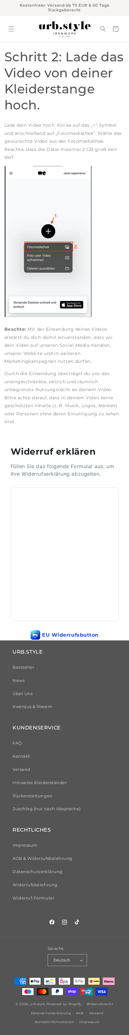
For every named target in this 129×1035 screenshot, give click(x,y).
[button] (11, 29)
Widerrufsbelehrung (35, 885)
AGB (80, 1013)
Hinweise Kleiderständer (40, 782)
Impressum (25, 845)
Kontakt (21, 756)
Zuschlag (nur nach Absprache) (47, 808)
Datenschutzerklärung (38, 871)
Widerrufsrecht (99, 1004)
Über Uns (23, 693)
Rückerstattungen (33, 796)
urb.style (37, 1004)
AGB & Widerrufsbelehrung (42, 858)
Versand (21, 769)
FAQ (17, 743)
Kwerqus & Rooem (32, 706)
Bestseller (23, 667)
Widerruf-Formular (33, 898)
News (18, 680)
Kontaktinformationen (54, 1022)
